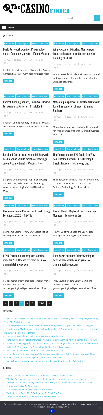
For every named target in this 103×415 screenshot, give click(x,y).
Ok (52, 411)
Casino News (9, 43)
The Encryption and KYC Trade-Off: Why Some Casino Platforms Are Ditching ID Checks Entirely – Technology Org (74, 158)
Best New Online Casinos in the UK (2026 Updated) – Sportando (35, 350)
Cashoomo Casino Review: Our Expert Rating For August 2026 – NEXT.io (26, 213)
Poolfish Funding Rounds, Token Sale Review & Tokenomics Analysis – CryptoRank (26, 104)
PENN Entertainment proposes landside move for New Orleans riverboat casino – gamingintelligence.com (24, 259)
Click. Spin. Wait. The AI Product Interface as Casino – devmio (34, 336)
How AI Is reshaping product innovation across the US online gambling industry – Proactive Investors (52, 343)
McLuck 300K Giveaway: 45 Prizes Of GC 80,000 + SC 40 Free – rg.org (38, 347)
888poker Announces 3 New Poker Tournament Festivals (32, 396)
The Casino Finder (35, 60)
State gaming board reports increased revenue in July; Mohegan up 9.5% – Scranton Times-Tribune (51, 339)
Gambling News (23, 43)
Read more (8, 80)
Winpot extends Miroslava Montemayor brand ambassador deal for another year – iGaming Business (75, 53)
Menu (11, 27)
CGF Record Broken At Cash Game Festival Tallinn (29, 389)
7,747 (41, 303)
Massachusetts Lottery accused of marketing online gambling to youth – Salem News (45, 361)
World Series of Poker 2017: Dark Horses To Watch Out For (33, 393)
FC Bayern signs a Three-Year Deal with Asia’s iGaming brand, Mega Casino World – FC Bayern (49, 325)
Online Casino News (40, 43)
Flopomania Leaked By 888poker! (22, 386)
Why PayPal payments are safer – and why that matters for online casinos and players (46, 379)
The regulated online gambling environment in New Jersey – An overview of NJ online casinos (49, 382)
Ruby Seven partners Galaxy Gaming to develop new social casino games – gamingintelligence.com (73, 259)
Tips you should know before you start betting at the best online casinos (39, 375)
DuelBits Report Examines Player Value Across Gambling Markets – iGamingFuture (26, 51)
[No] (99, 408)
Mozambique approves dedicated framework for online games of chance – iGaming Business (76, 106)
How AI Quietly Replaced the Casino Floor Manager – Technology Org (75, 213)
